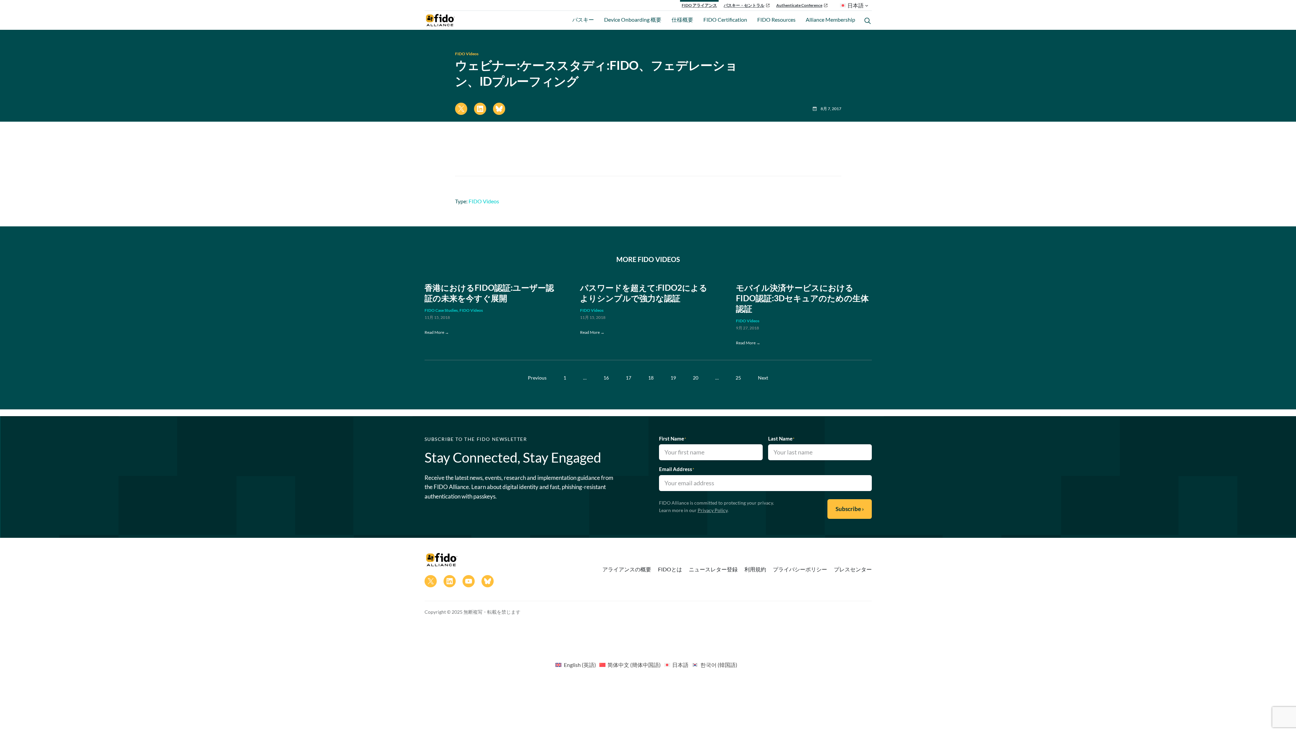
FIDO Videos (466, 53)
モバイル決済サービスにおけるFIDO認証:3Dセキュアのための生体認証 (802, 298)
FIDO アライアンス (699, 5)
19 (673, 378)
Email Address (676, 469)
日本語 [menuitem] (680, 665)
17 (628, 378)
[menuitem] (575, 665)
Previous (537, 378)
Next (763, 378)
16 (606, 378)
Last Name (781, 438)
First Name (672, 438)
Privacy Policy (712, 510)
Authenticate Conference (799, 5)
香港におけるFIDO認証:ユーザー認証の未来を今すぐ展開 (489, 293)
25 (738, 378)
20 (695, 378)
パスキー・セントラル (744, 5)
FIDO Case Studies (441, 310)
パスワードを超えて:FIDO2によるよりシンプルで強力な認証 (643, 293)
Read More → (437, 332)
